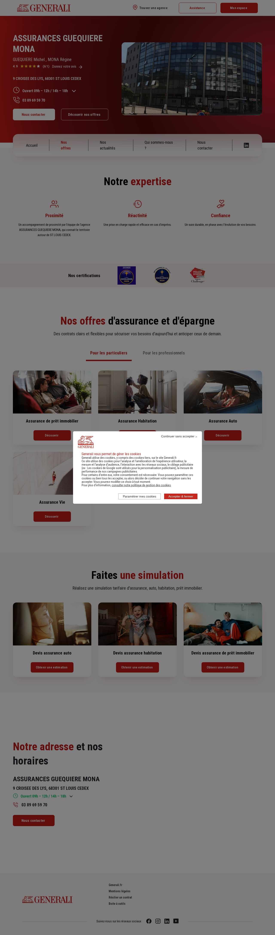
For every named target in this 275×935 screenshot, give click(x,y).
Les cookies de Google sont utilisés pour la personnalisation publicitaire (131, 468)
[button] (141, 485)
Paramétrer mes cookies (139, 496)
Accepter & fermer (180, 496)
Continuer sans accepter (177, 436)
